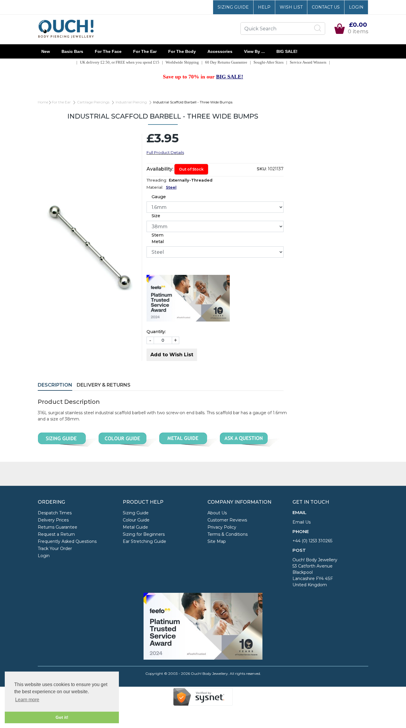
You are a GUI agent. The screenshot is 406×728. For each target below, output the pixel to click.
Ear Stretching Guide (144, 541)
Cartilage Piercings (93, 102)
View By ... (254, 51)
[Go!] (317, 28)
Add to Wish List (171, 354)
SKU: (262, 168)
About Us (217, 513)
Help (264, 7)
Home (43, 102)
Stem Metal (158, 238)
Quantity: (156, 331)
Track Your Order (55, 548)
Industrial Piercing (131, 102)
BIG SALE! (287, 51)
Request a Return (56, 534)
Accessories (220, 51)
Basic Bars (72, 51)
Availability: (160, 169)
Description (55, 385)
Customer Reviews (227, 520)
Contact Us (326, 7)
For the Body (182, 51)
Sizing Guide (233, 7)
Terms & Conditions (227, 534)
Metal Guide (135, 527)
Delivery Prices (53, 520)
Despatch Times (55, 513)
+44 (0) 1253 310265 (312, 540)
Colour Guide (136, 520)
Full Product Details (165, 152)
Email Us (301, 522)
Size (156, 215)
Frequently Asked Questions (67, 541)
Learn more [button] (27, 699)
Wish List (291, 7)
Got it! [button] (62, 717)
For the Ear (145, 51)
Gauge (159, 196)
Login (356, 7)
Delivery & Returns (103, 385)
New (45, 51)
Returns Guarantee (57, 527)
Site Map (216, 541)
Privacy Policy (221, 527)
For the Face (108, 51)
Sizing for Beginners (144, 534)
